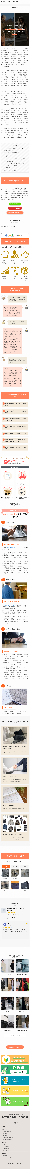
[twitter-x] (15, 1123)
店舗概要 (4, 1153)
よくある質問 (6, 1146)
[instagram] (17, 1123)
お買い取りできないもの (8, 1137)
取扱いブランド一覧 (15, 1035)
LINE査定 (5, 1135)
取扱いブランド (5, 1129)
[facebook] (13, 1123)
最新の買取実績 (8, 150)
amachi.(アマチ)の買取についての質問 (14, 159)
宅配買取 (5, 1133)
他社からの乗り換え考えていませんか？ (15, 148)
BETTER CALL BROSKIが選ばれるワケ (15, 163)
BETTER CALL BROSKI (10, 2)
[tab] (6, 866)
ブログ (4, 1144)
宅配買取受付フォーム (8, 1139)
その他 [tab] (24, 866)
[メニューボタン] (28, 2)
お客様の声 (7, 168)
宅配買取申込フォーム (13, 548)
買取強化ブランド (7, 1131)
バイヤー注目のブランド (10, 170)
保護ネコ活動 (6, 1148)
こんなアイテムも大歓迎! (11, 165)
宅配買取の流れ (8, 161)
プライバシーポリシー (8, 1157)
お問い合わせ (6, 1150)
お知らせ (4, 1142)
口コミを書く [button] (12, 917)
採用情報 (5, 1155)
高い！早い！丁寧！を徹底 (11, 152)
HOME (3, 1126)
